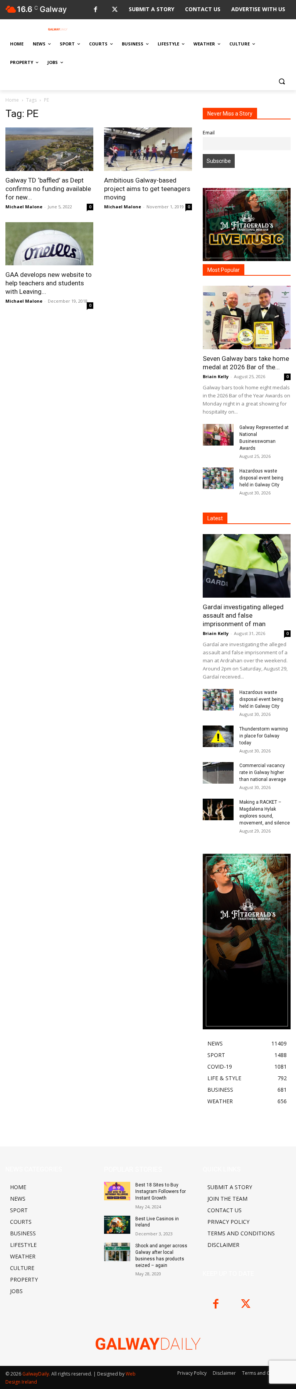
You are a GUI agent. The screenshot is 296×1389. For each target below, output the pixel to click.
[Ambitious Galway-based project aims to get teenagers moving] (148, 149)
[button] (281, 81)
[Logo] (57, 29)
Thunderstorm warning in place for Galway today (263, 736)
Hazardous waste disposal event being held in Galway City (261, 478)
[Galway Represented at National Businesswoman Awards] (218, 435)
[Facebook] (95, 9)
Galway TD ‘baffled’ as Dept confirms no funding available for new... (48, 188)
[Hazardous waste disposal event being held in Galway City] (218, 478)
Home (12, 100)
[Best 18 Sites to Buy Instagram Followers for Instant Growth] (117, 1191)
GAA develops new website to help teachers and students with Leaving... (48, 283)
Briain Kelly (216, 376)
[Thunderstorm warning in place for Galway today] (218, 736)
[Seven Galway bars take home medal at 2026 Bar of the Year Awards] (247, 317)
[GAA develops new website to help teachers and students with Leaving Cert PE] (49, 244)
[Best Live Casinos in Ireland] (117, 1225)
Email (209, 132)
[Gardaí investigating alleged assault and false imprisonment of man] (247, 566)
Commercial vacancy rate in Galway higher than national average (262, 772)
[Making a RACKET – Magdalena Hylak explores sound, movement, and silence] (218, 809)
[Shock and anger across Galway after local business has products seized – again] (117, 1252)
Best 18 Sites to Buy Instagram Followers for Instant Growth (160, 1191)
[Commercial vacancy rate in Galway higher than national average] (218, 773)
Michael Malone (23, 206)
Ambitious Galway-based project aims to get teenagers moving (147, 188)
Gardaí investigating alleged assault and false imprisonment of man (243, 615)
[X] (114, 9)
